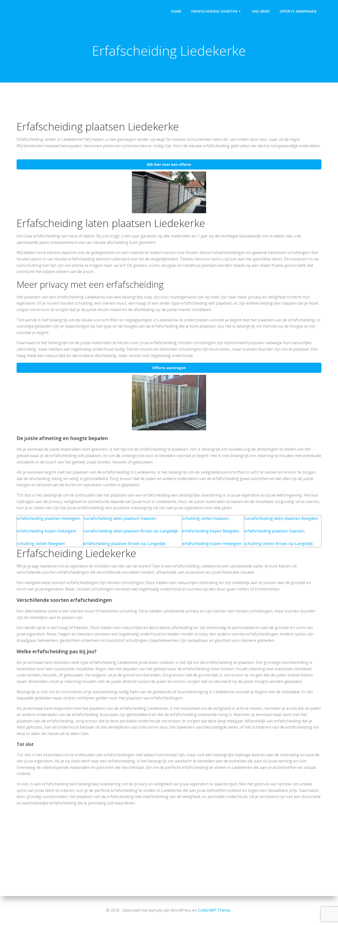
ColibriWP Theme (214, 910)
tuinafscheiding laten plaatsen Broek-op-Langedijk (130, 531)
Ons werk (261, 11)
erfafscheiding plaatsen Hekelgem (48, 518)
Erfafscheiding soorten (214, 11)
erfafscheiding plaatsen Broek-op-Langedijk (124, 543)
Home (176, 11)
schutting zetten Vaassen (205, 518)
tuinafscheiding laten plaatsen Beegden (281, 518)
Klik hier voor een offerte (169, 164)
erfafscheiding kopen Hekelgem (46, 531)
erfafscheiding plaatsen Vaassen (274, 531)
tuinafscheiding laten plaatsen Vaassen (119, 518)
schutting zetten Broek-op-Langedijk (278, 543)
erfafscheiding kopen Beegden (210, 531)
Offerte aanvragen (298, 11)
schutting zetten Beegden (41, 543)
